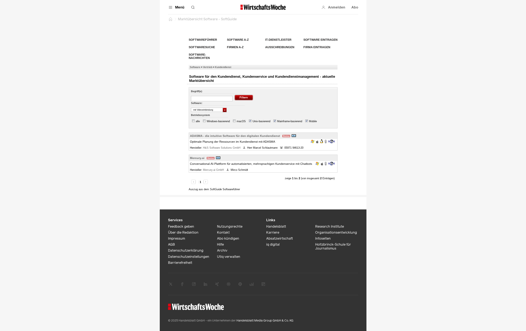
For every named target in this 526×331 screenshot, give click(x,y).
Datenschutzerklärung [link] (185, 250)
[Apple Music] (240, 284)
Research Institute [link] (329, 226)
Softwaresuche (202, 47)
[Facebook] (182, 284)
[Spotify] (228, 284)
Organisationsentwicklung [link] (336, 232)
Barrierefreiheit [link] (180, 262)
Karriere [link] (272, 232)
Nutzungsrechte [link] (229, 226)
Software (195, 67)
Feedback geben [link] (181, 226)
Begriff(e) (196, 91)
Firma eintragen (316, 47)
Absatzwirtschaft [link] (279, 238)
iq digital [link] (273, 244)
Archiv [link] (222, 250)
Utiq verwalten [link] (228, 256)
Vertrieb (207, 67)
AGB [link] (171, 244)
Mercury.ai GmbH (214, 169)
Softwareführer (203, 39)
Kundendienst (223, 67)
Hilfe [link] (220, 244)
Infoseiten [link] (323, 238)
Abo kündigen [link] (228, 238)
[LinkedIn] (205, 284)
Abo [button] (354, 7)
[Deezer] (251, 284)
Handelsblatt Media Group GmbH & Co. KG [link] (264, 321)
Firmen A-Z (235, 47)
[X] (170, 284)
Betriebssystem (200, 115)
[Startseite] (170, 19)
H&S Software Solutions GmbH (222, 147)
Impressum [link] (176, 238)
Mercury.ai (197, 158)
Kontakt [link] (223, 232)
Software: (196, 103)
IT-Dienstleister (278, 39)
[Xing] (217, 284)
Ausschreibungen (279, 47)
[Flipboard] (263, 284)
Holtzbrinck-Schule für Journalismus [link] (333, 246)
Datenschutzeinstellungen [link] (188, 256)
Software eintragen (320, 39)
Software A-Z (238, 39)
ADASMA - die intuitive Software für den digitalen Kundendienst (235, 135)
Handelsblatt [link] (276, 226)
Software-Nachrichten (199, 56)
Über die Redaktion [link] (183, 232)
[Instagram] (193, 284)
